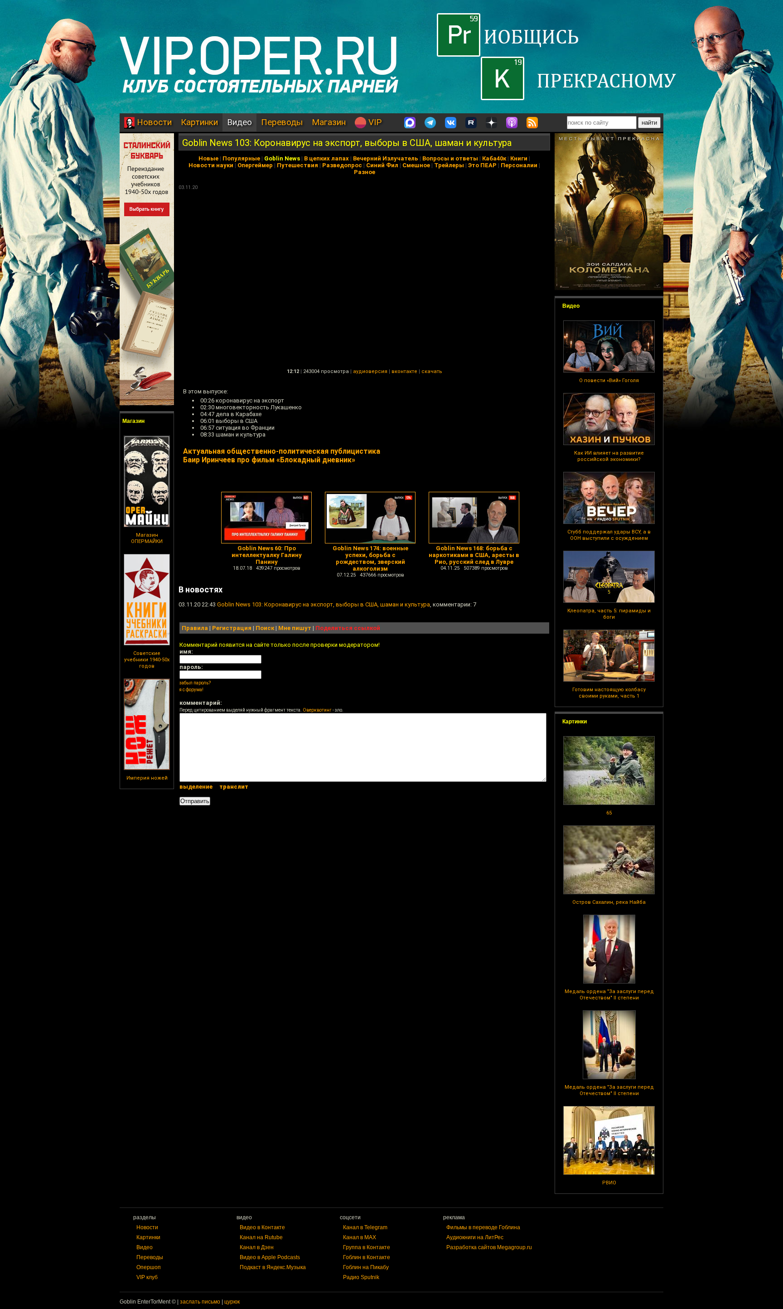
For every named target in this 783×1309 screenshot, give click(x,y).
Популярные (241, 158)
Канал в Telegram (365, 1227)
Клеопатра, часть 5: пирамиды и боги (609, 614)
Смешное (416, 165)
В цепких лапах (326, 158)
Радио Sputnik (361, 1277)
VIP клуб (147, 1277)
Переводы (282, 122)
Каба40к (494, 158)
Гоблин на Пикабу (366, 1267)
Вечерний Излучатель (385, 158)
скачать (431, 371)
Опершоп (148, 1267)
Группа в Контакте (366, 1247)
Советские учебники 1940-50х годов (146, 659)
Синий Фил (382, 165)
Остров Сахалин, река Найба (609, 902)
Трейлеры (449, 165)
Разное (364, 172)
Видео (239, 122)
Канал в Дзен (257, 1247)
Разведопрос (342, 165)
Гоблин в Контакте (366, 1257)
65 (609, 813)
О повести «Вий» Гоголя (609, 380)
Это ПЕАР (482, 165)
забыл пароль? (195, 682)
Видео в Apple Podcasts (270, 1257)
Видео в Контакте (262, 1227)
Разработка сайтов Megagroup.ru (489, 1247)
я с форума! (191, 689)
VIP (374, 122)
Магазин (329, 122)
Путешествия (297, 165)
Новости (153, 122)
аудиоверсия (370, 371)
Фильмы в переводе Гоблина (483, 1227)
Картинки (199, 122)
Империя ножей (147, 778)
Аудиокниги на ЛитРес (474, 1237)
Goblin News (282, 158)
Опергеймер (255, 165)
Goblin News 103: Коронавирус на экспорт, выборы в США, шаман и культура (347, 142)
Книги (518, 158)
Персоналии (519, 165)
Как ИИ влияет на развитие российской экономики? (609, 456)
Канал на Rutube (261, 1237)
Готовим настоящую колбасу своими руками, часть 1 (609, 693)
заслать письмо (200, 1302)
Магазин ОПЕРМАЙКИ (147, 538)
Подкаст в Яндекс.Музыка (273, 1267)
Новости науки (210, 165)
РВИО (609, 1183)
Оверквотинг (317, 710)
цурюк (232, 1302)
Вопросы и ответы (450, 158)
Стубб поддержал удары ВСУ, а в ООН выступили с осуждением (609, 535)
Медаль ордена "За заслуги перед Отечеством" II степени (609, 995)
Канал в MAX (359, 1237)
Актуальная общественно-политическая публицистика (281, 451)
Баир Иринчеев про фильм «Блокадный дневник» (269, 460)
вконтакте (404, 371)
